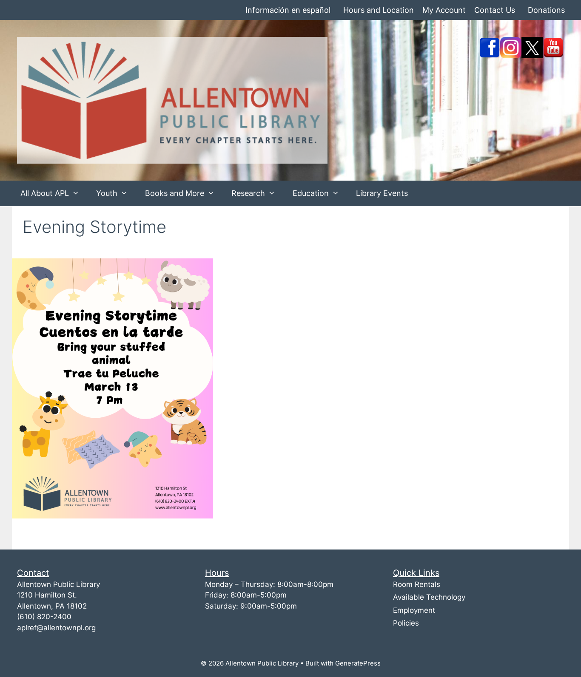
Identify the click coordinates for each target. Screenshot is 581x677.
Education (311, 193)
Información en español (287, 10)
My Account (444, 10)
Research (248, 193)
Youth (106, 193)
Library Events (382, 193)
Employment (414, 610)
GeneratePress (358, 663)
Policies (406, 623)
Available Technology (429, 597)
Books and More (174, 193)
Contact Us (494, 10)
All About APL (44, 193)
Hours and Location (378, 10)
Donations (546, 10)
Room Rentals (416, 584)
